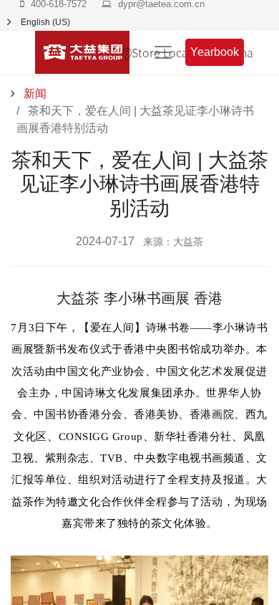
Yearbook (214, 52)
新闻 (33, 93)
